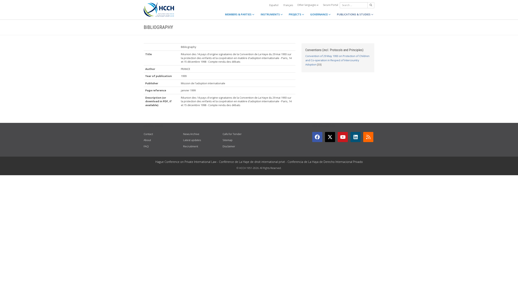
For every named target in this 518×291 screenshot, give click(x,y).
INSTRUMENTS (270, 14)
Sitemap (227, 140)
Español (273, 5)
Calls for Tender (232, 134)
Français (288, 5)
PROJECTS (295, 14)
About (147, 140)
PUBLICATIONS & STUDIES (354, 14)
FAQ (146, 146)
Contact (148, 134)
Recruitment (190, 146)
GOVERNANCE (319, 14)
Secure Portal (330, 5)
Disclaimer (229, 146)
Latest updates (192, 140)
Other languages (307, 5)
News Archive (191, 134)
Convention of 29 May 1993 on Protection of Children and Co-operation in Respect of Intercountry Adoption (337, 60)
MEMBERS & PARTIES (238, 14)
